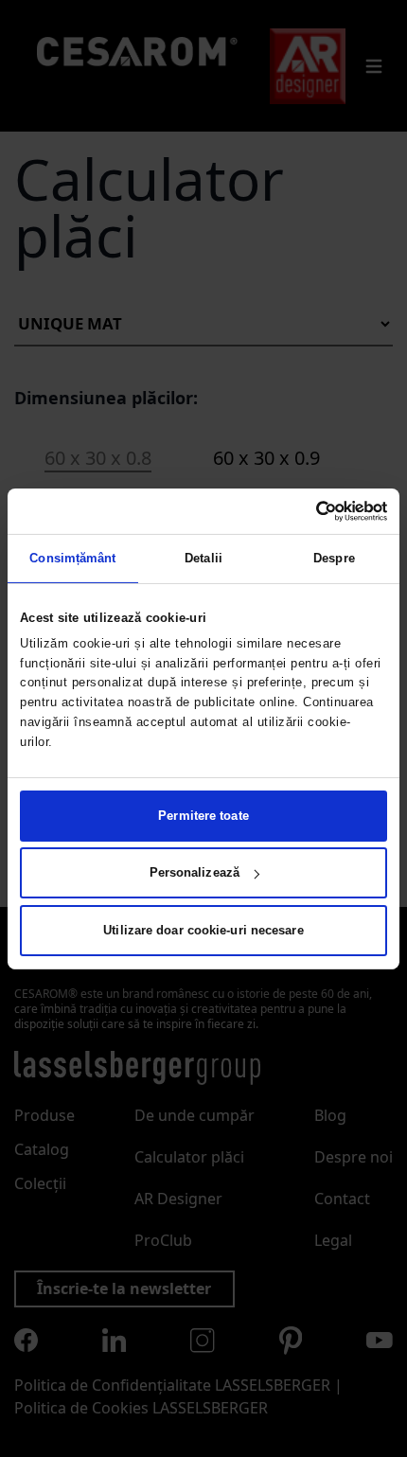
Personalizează (194, 872)
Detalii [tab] (203, 558)
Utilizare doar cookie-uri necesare (203, 930)
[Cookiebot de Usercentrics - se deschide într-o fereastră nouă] (304, 510)
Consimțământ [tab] (72, 558)
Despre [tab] (334, 558)
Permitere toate (203, 815)
